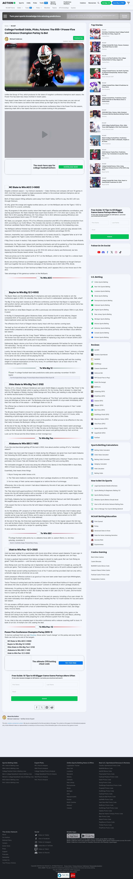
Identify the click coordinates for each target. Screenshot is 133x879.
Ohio (68, 794)
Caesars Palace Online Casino (100, 570)
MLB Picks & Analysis (41, 777)
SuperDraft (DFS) (99, 433)
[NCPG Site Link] (63, 875)
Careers (4, 843)
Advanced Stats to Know (102, 531)
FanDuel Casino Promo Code (100, 574)
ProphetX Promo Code (106, 788)
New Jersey (70, 782)
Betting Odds (98, 473)
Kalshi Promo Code (105, 779)
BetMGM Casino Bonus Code (100, 566)
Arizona (69, 777)
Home (6, 26)
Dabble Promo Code (105, 811)
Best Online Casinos (97, 557)
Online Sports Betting (101, 282)
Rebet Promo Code (105, 819)
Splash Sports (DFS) (100, 428)
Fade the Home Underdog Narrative (105, 535)
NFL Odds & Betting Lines (10, 765)
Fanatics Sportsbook (101, 354)
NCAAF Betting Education (104, 516)
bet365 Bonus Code (105, 771)
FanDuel (97, 437)
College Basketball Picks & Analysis (46, 774)
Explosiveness (98, 544)
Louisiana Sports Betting (102, 291)
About (4, 834)
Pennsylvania (71, 785)
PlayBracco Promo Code (107, 822)
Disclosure (77, 870)
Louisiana (70, 771)
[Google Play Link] (87, 836)
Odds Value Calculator (101, 455)
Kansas (69, 799)
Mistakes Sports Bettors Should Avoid (106, 499)
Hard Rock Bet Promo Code (107, 802)
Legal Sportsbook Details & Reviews (105, 486)
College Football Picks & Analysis (45, 771)
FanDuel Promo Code (105, 794)
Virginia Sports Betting (101, 309)
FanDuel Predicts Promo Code (108, 777)
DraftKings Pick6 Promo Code (108, 808)
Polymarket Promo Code (106, 774)
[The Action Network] (8, 2)
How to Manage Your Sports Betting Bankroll (108, 509)
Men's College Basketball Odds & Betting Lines (17, 774)
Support (4, 851)
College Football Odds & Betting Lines (14, 771)
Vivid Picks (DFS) (99, 423)
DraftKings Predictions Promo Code (110, 785)
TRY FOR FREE (70, 663)
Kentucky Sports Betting (102, 328)
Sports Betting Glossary (101, 495)
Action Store (6, 846)
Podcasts (5, 854)
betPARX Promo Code (106, 799)
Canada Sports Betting (101, 333)
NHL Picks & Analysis (41, 779)
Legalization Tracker (73, 765)
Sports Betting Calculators (104, 445)
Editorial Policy (7, 840)
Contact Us (5, 860)
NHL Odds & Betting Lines (10, 782)
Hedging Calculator (100, 464)
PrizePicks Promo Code (106, 828)
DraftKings (97, 364)
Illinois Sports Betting (101, 296)
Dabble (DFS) (98, 401)
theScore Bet (98, 373)
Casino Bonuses (96, 561)
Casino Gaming (99, 552)
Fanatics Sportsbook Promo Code (109, 765)
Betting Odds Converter (102, 459)
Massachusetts (71, 796)
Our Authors (6, 837)
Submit (44, 698)
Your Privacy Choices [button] (9, 863)
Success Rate (98, 540)
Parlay (96, 526)
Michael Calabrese (16, 39)
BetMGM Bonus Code (106, 768)
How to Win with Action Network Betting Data (108, 504)
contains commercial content (15, 723)
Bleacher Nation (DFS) (101, 419)
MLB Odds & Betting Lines (10, 779)
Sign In (128, 2)
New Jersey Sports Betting (103, 314)
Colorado (70, 779)
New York (70, 768)
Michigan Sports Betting (102, 319)
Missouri (69, 805)
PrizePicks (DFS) (99, 396)
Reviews (95, 345)
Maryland (70, 774)
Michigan (69, 791)
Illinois (69, 788)
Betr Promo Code (104, 816)
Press (4, 849)
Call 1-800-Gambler (71, 871)
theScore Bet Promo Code (107, 796)
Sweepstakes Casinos (98, 579)
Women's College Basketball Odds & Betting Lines (18, 777)
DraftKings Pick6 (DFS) (101, 414)
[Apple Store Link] (73, 836)
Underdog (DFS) (99, 391)
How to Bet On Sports (101, 481)
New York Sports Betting (102, 286)
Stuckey (33, 635)
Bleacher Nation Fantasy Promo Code (111, 813)
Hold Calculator (99, 468)
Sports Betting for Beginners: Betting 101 (107, 490)
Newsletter (5, 857)
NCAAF (13, 26)
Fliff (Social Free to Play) (102, 377)
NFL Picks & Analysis (41, 765)
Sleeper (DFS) (98, 405)
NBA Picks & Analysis (41, 768)
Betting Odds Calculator (102, 450)
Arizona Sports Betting (101, 323)
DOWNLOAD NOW (71, 167)
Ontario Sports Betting (101, 337)
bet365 (96, 350)
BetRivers (97, 387)
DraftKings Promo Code (106, 791)
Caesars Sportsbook (100, 368)
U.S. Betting (97, 277)
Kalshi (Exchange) (100, 382)
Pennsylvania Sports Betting (103, 300)
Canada (69, 808)
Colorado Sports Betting (102, 305)
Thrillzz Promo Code (105, 825)
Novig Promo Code (105, 782)
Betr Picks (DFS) (99, 410)
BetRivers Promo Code (106, 805)
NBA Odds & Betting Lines (10, 768)
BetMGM (97, 359)
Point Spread (98, 521)
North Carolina (71, 802)
